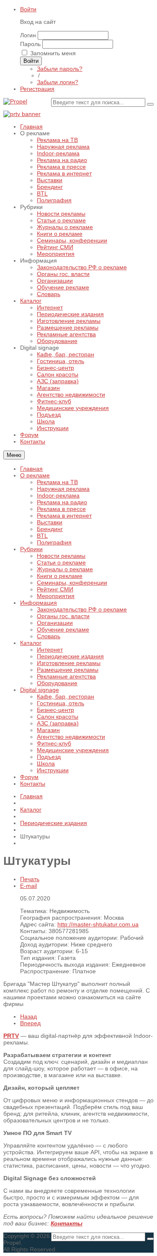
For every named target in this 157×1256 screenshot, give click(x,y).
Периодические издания (70, 656)
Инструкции (53, 770)
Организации (55, 622)
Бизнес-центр (55, 710)
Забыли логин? (57, 82)
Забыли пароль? (59, 68)
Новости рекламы (61, 555)
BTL (42, 535)
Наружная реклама (63, 488)
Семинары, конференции (72, 582)
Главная (31, 468)
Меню (14, 455)
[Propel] (15, 101)
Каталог (30, 643)
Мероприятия (56, 596)
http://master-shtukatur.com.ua (98, 924)
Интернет (50, 649)
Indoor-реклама (58, 495)
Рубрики (31, 549)
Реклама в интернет (64, 515)
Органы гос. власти (63, 616)
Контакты (32, 783)
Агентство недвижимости (71, 736)
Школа (46, 763)
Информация (38, 602)
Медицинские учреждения (73, 750)
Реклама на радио (62, 502)
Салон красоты (57, 716)
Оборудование (57, 683)
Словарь (48, 636)
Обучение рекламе (63, 629)
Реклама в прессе (61, 508)
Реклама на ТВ (57, 482)
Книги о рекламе (59, 576)
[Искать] (150, 104)
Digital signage (39, 689)
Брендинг (50, 529)
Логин (28, 35)
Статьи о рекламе (61, 562)
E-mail (28, 885)
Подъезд (49, 756)
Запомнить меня (53, 53)
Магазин (48, 730)
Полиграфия (54, 542)
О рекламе (35, 475)
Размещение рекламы (67, 669)
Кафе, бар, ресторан (65, 696)
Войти (28, 9)
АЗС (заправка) (58, 723)
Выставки (49, 522)
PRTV (11, 1035)
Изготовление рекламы (68, 663)
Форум (29, 777)
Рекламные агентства (66, 676)
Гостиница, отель (60, 703)
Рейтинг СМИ (55, 589)
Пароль (30, 44)
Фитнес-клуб (54, 743)
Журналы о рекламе (65, 569)
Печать (29, 879)
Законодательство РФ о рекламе (82, 609)
